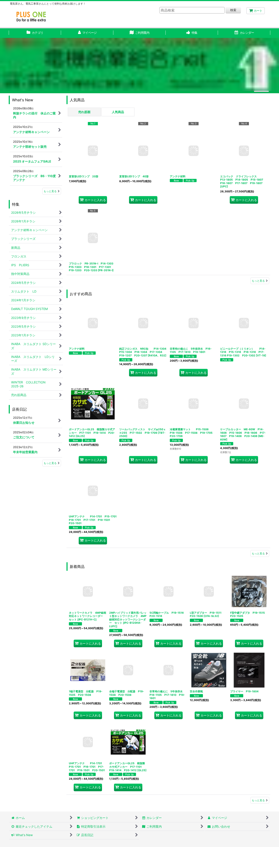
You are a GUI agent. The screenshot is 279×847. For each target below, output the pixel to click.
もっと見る (258, 280)
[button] (192, 33)
